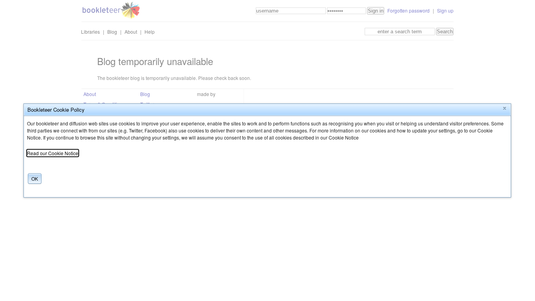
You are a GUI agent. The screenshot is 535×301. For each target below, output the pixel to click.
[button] (505, 109)
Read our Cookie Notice (52, 153)
